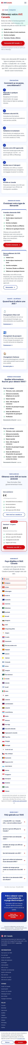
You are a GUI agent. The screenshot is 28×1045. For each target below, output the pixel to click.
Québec (3, 1013)
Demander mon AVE (14, 547)
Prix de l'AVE (4, 955)
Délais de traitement (6, 960)
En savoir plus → (8, 366)
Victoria (3, 1025)
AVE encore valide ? (6, 979)
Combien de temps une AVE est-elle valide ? (13, 846)
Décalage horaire (5, 994)
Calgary (3, 1015)
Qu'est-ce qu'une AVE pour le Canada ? (12, 830)
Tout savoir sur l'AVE (6, 953)
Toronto (3, 1005)
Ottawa (3, 1020)
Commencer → (8, 324)
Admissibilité (4, 965)
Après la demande (6, 972)
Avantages (4, 962)
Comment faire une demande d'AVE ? (12, 838)
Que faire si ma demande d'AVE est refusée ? (12, 878)
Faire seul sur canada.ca (14, 514)
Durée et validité (5, 957)
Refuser (7, 1042)
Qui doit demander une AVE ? (12, 853)
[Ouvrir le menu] (25, 2)
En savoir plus (21, 1038)
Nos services (4, 974)
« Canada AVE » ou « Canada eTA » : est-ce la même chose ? (12, 822)
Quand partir (4, 989)
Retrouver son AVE (6, 977)
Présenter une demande (7, 970)
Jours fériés (4, 996)
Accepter (20, 1042)
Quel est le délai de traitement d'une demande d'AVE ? (12, 860)
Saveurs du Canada (6, 991)
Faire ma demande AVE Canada (14, 915)
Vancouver (4, 1010)
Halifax (3, 1027)
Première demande (13, 245)
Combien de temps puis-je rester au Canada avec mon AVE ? (13, 869)
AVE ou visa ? (4, 967)
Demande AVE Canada (13, 43)
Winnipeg (3, 1022)
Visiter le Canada (5, 986)
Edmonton (4, 1017)
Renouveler (10, 287)
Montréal (3, 1008)
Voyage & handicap (6, 998)
